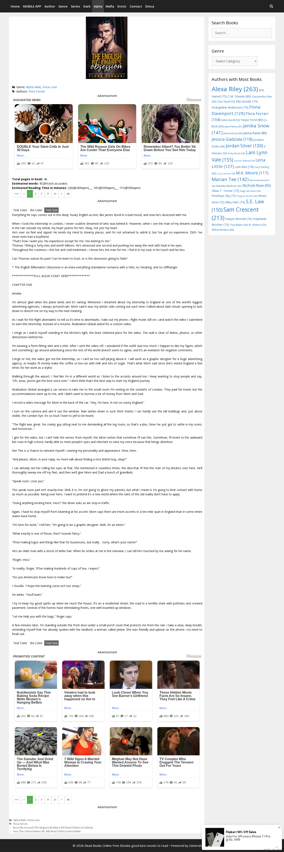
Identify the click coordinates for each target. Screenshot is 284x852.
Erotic (121, 6)
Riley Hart (235, 202)
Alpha (98, 6)
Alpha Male (33, 87)
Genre (63, 6)
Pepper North (247, 195)
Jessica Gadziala (232, 139)
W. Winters (257, 224)
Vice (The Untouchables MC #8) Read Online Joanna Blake (47, 831)
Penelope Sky (224, 196)
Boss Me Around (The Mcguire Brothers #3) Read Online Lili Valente (53, 827)
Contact (136, 6)
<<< (16, 193)
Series (75, 6)
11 (48, 193)
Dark (86, 6)
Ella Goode (247, 101)
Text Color (20, 210)
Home (15, 6)
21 (55, 193)
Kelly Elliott (236, 153)
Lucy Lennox (226, 173)
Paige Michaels (250, 190)
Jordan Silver (244, 146)
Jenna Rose (233, 133)
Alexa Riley (235, 89)
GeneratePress (200, 845)
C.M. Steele (239, 96)
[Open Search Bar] (271, 6)
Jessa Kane (255, 133)
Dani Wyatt (226, 101)
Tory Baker (239, 225)
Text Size (51, 210)
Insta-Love (50, 87)
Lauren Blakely (244, 160)
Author (49, 6)
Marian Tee (230, 179)
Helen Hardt (230, 120)
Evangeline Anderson (230, 107)
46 (68, 193)
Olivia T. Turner (225, 191)
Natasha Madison (229, 186)
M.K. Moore (252, 173)
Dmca (149, 6)
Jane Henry (233, 126)
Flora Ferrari (36, 91)
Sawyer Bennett (238, 219)
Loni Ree (244, 167)
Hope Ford (252, 120)
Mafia (110, 6)
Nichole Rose (257, 185)
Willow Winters (223, 230)
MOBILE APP (32, 6)
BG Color (36, 210)
